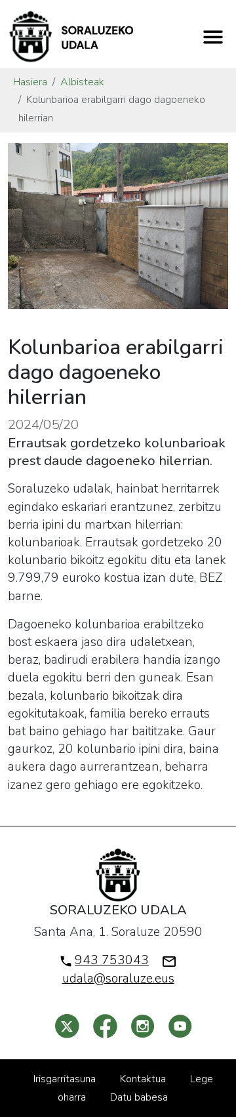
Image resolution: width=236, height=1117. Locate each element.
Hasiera (30, 82)
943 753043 (112, 960)
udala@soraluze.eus (118, 978)
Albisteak (82, 82)
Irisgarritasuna (64, 1079)
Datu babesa (139, 1097)
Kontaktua (143, 1079)
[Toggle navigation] (213, 36)
